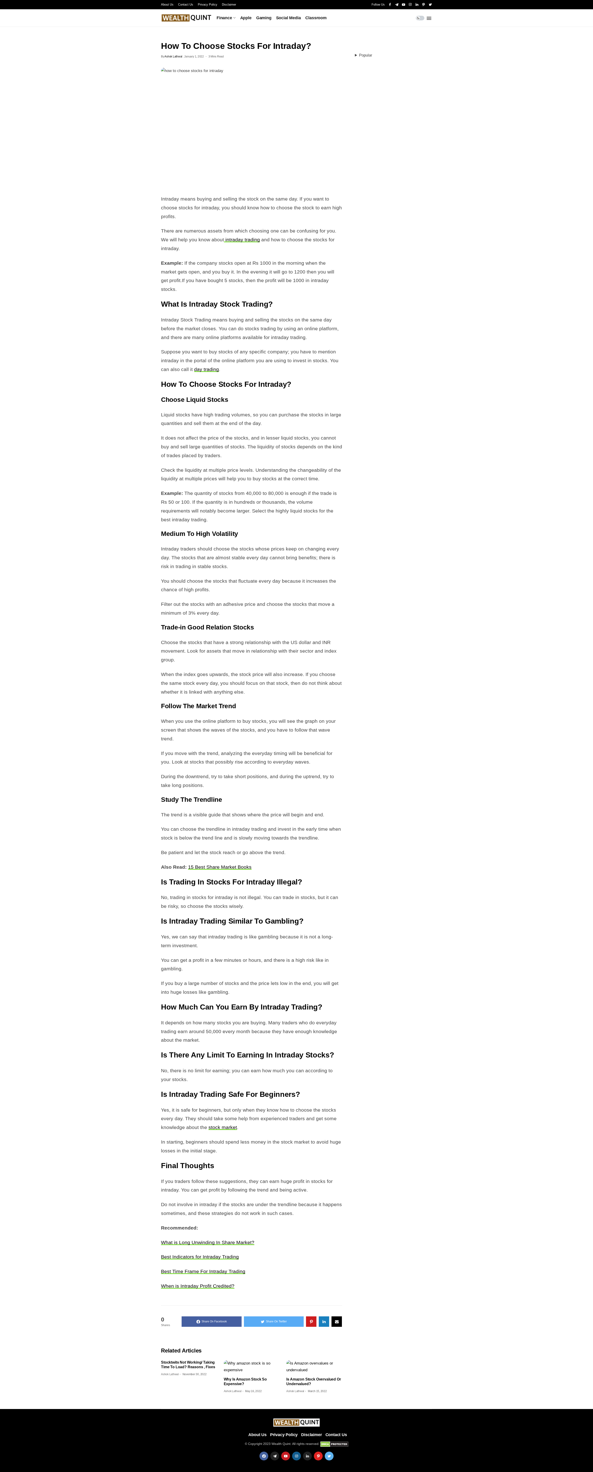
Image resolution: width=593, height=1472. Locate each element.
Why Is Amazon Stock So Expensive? (245, 1381)
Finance (224, 18)
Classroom (315, 18)
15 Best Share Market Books (220, 867)
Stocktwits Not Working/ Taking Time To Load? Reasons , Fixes (188, 1364)
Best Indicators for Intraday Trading (200, 1256)
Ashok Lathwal (173, 56)
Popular (365, 55)
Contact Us (185, 4)
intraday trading (242, 239)
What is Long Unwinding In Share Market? (207, 1242)
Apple (246, 18)
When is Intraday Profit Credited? (197, 1286)
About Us (167, 4)
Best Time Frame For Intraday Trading (203, 1271)
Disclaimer (229, 4)
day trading (206, 369)
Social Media (288, 18)
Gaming (263, 18)
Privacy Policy (207, 4)
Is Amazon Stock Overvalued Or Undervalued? (313, 1381)
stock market (222, 1127)
